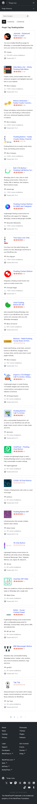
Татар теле (10, 778)
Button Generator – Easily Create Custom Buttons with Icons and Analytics (22, 102)
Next (25, 717)
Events (21, 747)
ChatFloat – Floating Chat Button (21, 448)
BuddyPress (7, 770)
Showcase (23, 727)
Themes (22, 731)
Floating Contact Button (22, 271)
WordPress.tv (7, 754)
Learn (4, 744)
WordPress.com (8, 760)
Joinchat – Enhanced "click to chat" (21, 34)
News (4, 731)
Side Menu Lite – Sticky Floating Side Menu (22, 68)
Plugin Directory (7, 8)
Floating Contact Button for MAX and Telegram (22, 205)
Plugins (21, 734)
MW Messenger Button (22, 646)
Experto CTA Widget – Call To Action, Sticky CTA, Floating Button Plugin (22, 376)
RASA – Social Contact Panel (19, 611)
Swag (22, 754)
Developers (6, 750)
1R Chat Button (19, 543)
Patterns (22, 737)
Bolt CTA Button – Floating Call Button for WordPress (22, 169)
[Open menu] (34, 3)
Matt (4, 763)
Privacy (4, 737)
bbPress (6, 766)
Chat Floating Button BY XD (18, 304)
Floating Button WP (21, 512)
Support (4, 747)
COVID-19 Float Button (22, 480)
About (4, 727)
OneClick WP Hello (20, 579)
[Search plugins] (28, 16)
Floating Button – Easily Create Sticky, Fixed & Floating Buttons (22, 138)
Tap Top (16, 682)
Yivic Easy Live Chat (21, 238)
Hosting (4, 734)
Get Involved (24, 744)
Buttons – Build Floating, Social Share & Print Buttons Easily (23, 340)
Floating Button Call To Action (19, 412)
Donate (23, 750)
